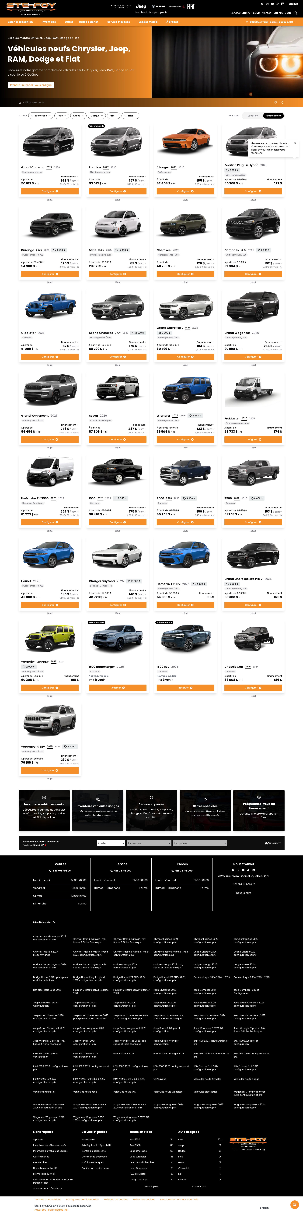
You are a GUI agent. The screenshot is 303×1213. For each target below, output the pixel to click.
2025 (46, 250)
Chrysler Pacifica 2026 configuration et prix (246, 940)
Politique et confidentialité (82, 1199)
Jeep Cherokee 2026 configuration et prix (164, 991)
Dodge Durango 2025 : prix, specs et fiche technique (168, 966)
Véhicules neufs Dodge (246, 1079)
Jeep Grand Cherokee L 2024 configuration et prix (210, 1017)
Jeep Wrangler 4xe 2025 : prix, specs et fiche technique (129, 1042)
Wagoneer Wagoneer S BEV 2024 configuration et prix (88, 1119)
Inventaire (49, 22)
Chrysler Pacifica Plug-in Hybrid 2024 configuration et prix (90, 953)
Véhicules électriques (205, 1091)
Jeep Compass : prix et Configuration (246, 991)
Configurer (48, 191)
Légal (49, 199)
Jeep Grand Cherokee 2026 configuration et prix (48, 1017)
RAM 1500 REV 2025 (123, 1053)
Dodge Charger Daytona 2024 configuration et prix (50, 966)
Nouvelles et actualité (45, 1168)
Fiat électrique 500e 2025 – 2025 (252, 977)
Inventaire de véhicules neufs (49, 1145)
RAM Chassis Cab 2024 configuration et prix (206, 1068)
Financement (68, 176)
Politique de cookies (116, 1199)
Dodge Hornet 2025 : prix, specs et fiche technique (50, 979)
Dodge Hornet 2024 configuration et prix (245, 966)
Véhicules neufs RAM (124, 1091)
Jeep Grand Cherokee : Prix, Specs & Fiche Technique (168, 1017)
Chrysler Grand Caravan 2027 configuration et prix (49, 938)
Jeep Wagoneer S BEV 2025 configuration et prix (208, 1030)
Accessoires (88, 1139)
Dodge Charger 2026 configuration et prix (205, 953)
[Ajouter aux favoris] (275, 102)
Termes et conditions (48, 1199)
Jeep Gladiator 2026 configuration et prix (164, 1004)
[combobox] (111, 843)
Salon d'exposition (20, 22)
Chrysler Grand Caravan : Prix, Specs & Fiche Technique (89, 940)
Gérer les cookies (144, 1199)
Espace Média (148, 22)
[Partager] (282, 102)
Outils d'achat (88, 22)
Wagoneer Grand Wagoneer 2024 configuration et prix (249, 1093)
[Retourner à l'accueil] (20, 102)
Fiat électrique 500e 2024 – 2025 (212, 977)
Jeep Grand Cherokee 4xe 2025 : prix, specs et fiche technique (91, 1017)
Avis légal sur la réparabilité (96, 1145)
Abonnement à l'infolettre (47, 1188)
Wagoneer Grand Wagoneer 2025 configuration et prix (49, 1106)
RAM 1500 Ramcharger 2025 (168, 1053)
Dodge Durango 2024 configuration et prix (125, 966)
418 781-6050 (251, 13)
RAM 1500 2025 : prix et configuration (246, 1042)
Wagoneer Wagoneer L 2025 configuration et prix (49, 1119)
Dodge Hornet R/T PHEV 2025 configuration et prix (169, 979)
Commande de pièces (94, 1156)
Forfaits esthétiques (93, 1162)
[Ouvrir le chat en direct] (294, 1204)
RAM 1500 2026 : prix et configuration (45, 1055)
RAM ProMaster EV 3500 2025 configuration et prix (89, 1080)
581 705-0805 (283, 13)
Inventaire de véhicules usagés (50, 1151)
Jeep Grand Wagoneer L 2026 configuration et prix (129, 1030)
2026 (57, 167)
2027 (49, 167)
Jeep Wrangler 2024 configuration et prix (84, 1042)
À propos (172, 22)
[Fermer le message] (295, 143)
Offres (69, 22)
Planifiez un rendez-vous (95, 1168)
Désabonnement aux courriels (179, 1199)
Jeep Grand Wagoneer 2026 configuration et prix (88, 1030)
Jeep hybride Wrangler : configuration (166, 1042)
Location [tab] (253, 115)
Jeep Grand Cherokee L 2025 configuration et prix (249, 1017)
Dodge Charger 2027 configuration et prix (245, 953)
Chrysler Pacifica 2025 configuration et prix (206, 940)
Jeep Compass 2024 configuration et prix (205, 991)
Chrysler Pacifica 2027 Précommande (45, 953)
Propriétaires (40, 1162)
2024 (61, 661)
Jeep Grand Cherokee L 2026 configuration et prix (49, 1030)
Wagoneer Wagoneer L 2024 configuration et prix (249, 1106)
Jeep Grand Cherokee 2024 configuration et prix (249, 1004)
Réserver (116, 687)
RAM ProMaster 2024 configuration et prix (44, 1080)
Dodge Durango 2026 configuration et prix (205, 966)
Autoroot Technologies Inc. (51, 1210)
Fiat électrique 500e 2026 (47, 989)
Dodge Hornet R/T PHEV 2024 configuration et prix (129, 979)
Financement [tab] (273, 115)
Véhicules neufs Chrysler (207, 1079)
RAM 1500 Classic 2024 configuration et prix (85, 1055)
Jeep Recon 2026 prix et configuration (166, 1030)
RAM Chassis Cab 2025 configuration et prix (246, 1068)
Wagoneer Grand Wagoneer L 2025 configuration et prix (129, 1106)
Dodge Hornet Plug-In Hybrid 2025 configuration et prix (89, 979)
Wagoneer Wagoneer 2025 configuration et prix (208, 1106)
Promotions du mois (44, 1173)
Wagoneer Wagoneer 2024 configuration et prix (168, 1106)
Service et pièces (118, 22)
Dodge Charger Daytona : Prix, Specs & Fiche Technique (89, 966)
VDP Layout (159, 1079)
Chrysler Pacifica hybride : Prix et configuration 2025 (131, 953)
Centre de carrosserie (94, 1151)
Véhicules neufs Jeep (85, 1091)
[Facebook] (262, 4)
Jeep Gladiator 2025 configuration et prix (124, 1004)
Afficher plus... (151, 1186)
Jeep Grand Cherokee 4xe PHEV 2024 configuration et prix (130, 1017)
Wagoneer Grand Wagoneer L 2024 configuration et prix (89, 1106)
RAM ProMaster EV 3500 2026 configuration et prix (129, 1080)
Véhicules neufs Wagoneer (168, 1091)
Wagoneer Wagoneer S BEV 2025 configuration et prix (131, 1119)
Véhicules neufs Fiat (44, 1091)
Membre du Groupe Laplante (151, 12)
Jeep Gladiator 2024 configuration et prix (84, 1004)
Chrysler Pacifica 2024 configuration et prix (165, 940)
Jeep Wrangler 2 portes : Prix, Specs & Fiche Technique (249, 1030)
